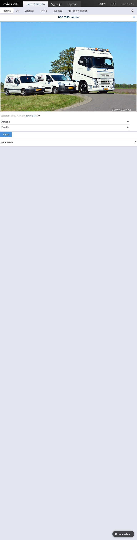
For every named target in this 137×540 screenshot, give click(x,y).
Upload (73, 4)
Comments (7, 142)
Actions (5, 121)
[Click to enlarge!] (68, 67)
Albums (7, 10)
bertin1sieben (32, 115)
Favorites (57, 10)
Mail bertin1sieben (78, 10)
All (17, 10)
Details (5, 127)
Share (6, 134)
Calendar (29, 10)
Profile (43, 10)
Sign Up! (56, 4)
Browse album (123, 534)
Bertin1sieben (35, 4)
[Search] (132, 11)
